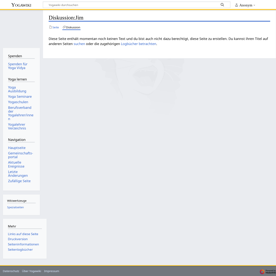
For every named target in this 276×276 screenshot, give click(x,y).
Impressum (51, 271)
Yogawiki (21, 5)
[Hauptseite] (21, 27)
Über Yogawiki (31, 271)
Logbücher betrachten (138, 43)
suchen (79, 43)
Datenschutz (11, 271)
